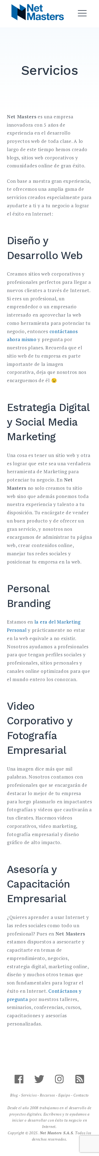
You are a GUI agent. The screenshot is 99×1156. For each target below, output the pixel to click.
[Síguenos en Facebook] (19, 1081)
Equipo (64, 1095)
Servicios (29, 1095)
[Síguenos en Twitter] (39, 1081)
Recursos (47, 1095)
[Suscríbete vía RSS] (80, 1081)
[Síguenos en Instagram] (59, 1081)
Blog (14, 1095)
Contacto (81, 1095)
